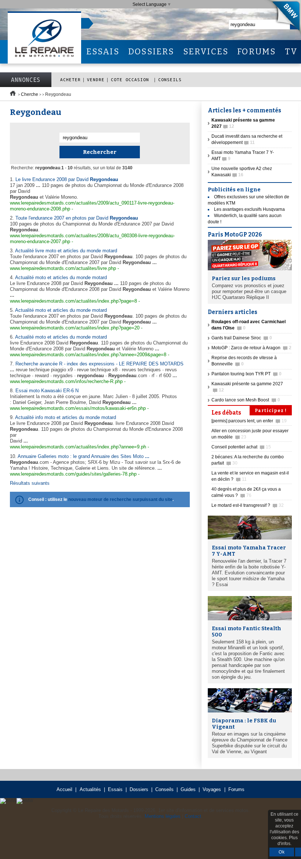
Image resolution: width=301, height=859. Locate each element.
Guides (188, 789)
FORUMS (256, 52)
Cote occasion (131, 79)
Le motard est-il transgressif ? (247, 505)
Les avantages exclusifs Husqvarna (249, 209)
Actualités (90, 789)
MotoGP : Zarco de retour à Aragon (251, 347)
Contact (193, 816)
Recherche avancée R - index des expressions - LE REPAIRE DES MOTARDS (99, 364)
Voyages (212, 789)
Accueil (64, 789)
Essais (115, 789)
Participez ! (271, 410)
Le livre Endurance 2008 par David (66, 179)
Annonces (25, 79)
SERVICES (206, 52)
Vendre (96, 79)
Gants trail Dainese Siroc (241, 337)
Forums (236, 789)
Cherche (29, 94)
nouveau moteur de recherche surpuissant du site (120, 499)
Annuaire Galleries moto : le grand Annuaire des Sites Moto (83, 456)
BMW (282, 18)
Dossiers (139, 789)
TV (291, 52)
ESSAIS (102, 52)
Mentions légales (163, 816)
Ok (282, 852)
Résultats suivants (30, 483)
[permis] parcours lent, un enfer (249, 420)
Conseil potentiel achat (241, 447)
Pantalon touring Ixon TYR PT (246, 373)
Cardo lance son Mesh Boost (245, 400)
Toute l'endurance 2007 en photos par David (76, 218)
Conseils (170, 79)
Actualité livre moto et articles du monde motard (66, 250)
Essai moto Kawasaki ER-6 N (47, 390)
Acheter (70, 79)
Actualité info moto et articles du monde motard (65, 417)
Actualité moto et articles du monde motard (61, 277)
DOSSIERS (151, 52)
